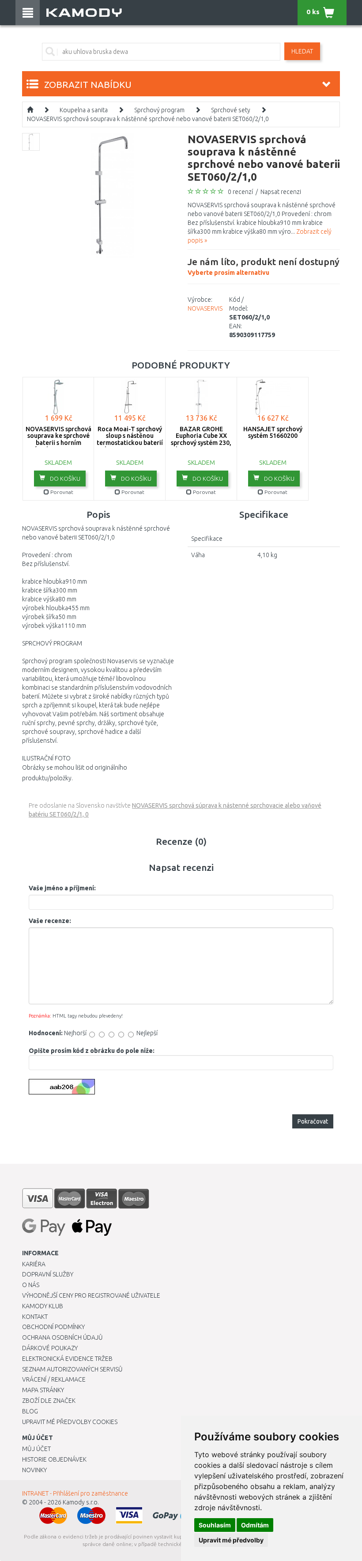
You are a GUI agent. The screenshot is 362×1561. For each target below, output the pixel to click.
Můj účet (36, 1448)
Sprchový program (159, 110)
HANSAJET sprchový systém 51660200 (272, 432)
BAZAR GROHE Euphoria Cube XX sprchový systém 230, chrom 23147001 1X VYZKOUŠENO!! (201, 442)
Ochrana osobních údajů (62, 1337)
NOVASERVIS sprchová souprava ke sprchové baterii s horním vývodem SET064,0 (58, 439)
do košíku (64, 478)
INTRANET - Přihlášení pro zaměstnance (75, 1493)
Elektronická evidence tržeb (67, 1358)
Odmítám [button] (255, 1525)
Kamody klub (42, 1306)
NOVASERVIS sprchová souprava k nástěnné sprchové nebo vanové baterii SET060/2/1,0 (148, 118)
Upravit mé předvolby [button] (231, 1540)
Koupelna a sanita (84, 110)
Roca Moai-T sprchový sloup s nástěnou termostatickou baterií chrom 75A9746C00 (130, 439)
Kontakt (35, 1316)
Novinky (34, 1470)
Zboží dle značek (48, 1400)
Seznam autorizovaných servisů (72, 1369)
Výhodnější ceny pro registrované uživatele (91, 1295)
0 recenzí (240, 191)
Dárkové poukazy (50, 1348)
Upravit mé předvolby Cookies (69, 1421)
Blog (30, 1411)
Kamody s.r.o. (81, 1502)
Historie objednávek (54, 1459)
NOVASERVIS (205, 308)
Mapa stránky (43, 1390)
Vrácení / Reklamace (54, 1379)
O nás (30, 1284)
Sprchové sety (230, 110)
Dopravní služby (47, 1274)
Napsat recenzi (280, 191)
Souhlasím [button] (215, 1525)
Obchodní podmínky (53, 1326)
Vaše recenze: (50, 920)
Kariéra (33, 1264)
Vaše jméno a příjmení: (62, 888)
